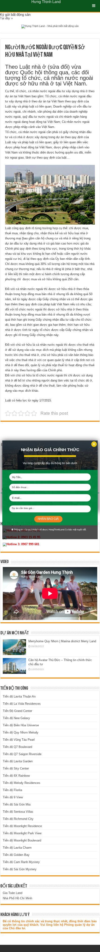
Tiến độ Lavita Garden (18, 761)
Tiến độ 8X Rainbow (16, 775)
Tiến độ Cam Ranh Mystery (21, 862)
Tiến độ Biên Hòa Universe (21, 725)
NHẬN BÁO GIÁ (48, 519)
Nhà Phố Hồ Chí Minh (17, 898)
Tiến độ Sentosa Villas (18, 811)
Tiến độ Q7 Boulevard (17, 747)
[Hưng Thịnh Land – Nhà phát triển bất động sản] (50, 26)
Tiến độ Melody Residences (21, 783)
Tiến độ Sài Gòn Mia (16, 804)
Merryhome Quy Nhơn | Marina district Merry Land (62, 641)
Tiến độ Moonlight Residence (22, 826)
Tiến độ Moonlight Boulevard (22, 840)
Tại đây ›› (6, 18)
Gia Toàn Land (12, 893)
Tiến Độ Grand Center (17, 711)
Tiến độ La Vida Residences (22, 703)
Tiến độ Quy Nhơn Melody (20, 732)
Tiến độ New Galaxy (16, 718)
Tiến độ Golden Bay (16, 855)
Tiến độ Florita (12, 790)
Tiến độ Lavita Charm (17, 847)
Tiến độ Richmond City (18, 819)
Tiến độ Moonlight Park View (22, 833)
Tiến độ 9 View (13, 797)
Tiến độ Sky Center (16, 768)
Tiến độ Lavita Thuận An (19, 696)
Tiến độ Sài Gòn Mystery (20, 869)
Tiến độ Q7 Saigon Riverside (22, 754)
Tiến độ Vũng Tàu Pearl (19, 739)
